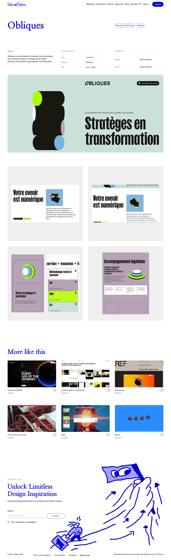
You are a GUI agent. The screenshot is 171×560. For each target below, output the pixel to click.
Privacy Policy (59, 555)
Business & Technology (125, 25)
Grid (70, 397)
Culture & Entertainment (17, 441)
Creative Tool (66, 441)
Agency (11, 397)
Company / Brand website (142, 397)
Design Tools (85, 555)
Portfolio (77, 397)
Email (11, 511)
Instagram (73, 555)
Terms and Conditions (42, 555)
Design (64, 397)
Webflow (140, 25)
